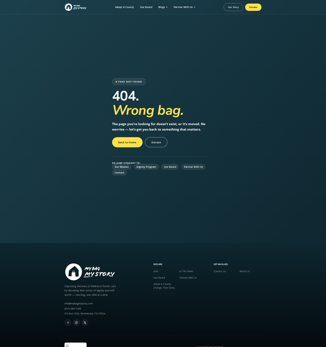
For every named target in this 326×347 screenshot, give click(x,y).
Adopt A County (124, 7)
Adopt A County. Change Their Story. (164, 285)
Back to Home (127, 142)
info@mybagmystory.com (79, 303)
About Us (245, 271)
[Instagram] (76, 322)
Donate (253, 7)
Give (155, 271)
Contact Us (220, 271)
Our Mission (122, 166)
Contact (119, 172)
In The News (186, 271)
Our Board (146, 7)
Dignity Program (146, 166)
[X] (85, 322)
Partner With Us (183, 7)
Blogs (161, 7)
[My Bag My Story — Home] (76, 7)
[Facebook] (68, 322)
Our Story (233, 7)
